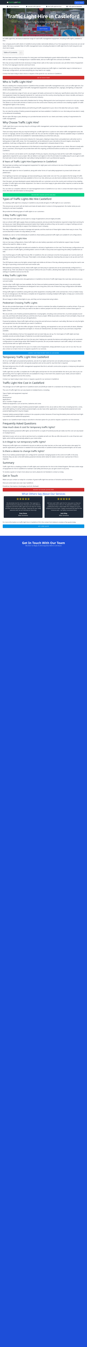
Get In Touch (79, 2)
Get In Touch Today (43, 77)
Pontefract (6, 486)
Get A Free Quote (43, 526)
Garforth (29, 486)
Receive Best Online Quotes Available (43, 195)
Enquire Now (43, 532)
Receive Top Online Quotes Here (43, 489)
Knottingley (22, 486)
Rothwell (35, 486)
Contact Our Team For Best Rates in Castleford (43, 353)
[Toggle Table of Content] (20, 52)
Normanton (14, 486)
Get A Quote (43, 29)
